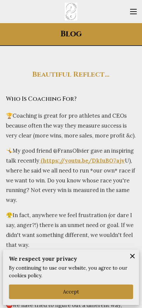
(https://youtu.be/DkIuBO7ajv (82, 160)
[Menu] (133, 12)
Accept (71, 292)
